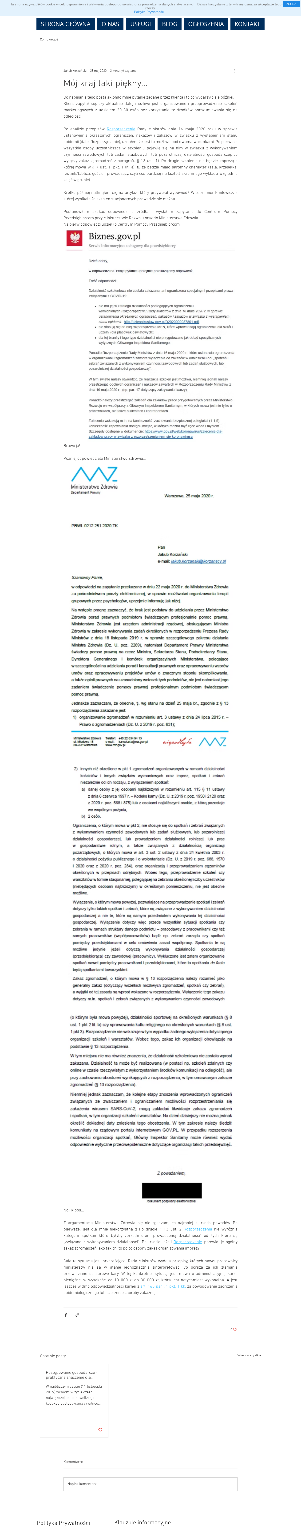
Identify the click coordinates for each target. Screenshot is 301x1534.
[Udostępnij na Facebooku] (65, 1315)
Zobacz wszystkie (248, 1356)
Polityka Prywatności (149, 12)
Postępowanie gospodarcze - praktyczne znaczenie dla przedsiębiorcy (72, 1375)
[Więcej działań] (235, 71)
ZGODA (291, 4)
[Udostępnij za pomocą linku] (77, 1315)
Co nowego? (49, 39)
